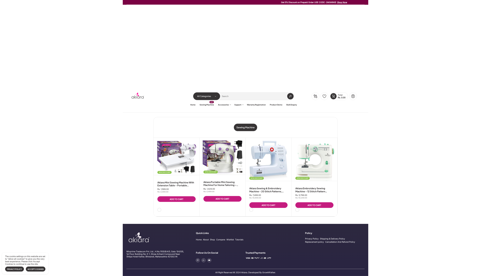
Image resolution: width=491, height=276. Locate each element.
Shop (212, 239)
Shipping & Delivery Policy (332, 238)
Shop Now (329, 2)
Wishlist (230, 239)
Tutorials (239, 239)
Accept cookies (36, 269)
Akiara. (244, 272)
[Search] (290, 96)
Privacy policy (14, 269)
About (206, 239)
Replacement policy (314, 242)
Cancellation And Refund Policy (340, 242)
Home (199, 239)
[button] (333, 96)
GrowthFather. (269, 272)
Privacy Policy (312, 238)
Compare (220, 239)
